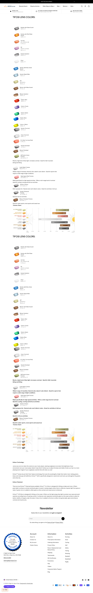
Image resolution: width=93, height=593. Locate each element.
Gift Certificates (52, 558)
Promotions (51, 561)
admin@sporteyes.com (10, 560)
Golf (66, 545)
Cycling (67, 542)
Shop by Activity (34, 6)
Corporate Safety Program (55, 569)
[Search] (81, 6)
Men (58, 6)
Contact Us (33, 539)
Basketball (68, 559)
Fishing (67, 550)
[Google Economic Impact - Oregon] (13, 542)
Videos (49, 566)
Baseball (67, 556)
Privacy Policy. (59, 522)
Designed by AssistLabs (26, 583)
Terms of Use (50, 522)
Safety (67, 548)
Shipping (50, 552)
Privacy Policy (51, 545)
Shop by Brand (23, 6)
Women (65, 6)
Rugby (67, 561)
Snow (66, 539)
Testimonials (51, 555)
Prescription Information (54, 539)
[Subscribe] (63, 518)
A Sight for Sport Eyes (13, 583)
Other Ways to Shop (48, 6)
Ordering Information (53, 542)
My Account (33, 542)
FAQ (49, 563)
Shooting (67, 553)
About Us (32, 537)
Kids (72, 6)
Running (67, 537)
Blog (49, 572)
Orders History (34, 545)
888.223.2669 (7, 558)
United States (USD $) (11, 580)
